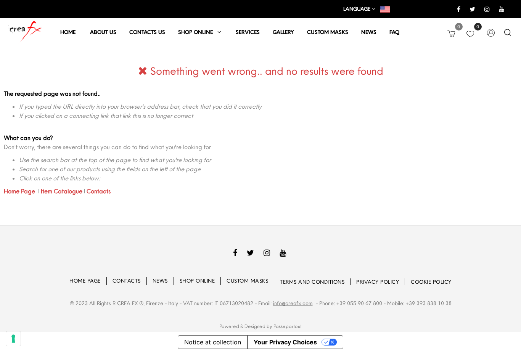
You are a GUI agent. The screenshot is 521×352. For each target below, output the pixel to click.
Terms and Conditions (312, 281)
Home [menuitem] (68, 32)
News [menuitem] (368, 32)
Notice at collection (212, 342)
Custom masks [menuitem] (327, 32)
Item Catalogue (61, 191)
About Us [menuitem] (103, 32)
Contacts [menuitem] (127, 280)
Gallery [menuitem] (283, 32)
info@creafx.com (293, 303)
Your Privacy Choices (285, 342)
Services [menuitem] (248, 32)
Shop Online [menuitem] (197, 280)
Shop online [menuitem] (197, 32)
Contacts (99, 191)
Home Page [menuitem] (85, 280)
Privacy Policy (377, 281)
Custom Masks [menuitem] (247, 280)
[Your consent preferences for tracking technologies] (13, 338)
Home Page (20, 191)
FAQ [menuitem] (394, 32)
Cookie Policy (431, 281)
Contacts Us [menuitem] (147, 32)
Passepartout (287, 326)
